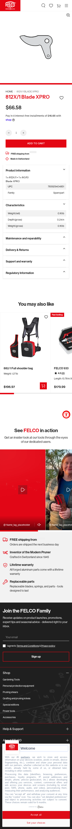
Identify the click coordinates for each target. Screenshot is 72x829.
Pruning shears (10, 692)
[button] (43, 5)
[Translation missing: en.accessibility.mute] (38, 525)
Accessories (9, 717)
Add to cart (36, 143)
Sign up (36, 656)
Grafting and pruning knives (16, 698)
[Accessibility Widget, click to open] (66, 415)
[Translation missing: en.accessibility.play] (22, 489)
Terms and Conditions (28, 645)
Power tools (9, 711)
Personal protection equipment (18, 685)
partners (25, 757)
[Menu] (66, 5)
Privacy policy (48, 645)
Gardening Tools (11, 679)
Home (9, 91)
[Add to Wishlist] (61, 98)
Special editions (11, 704)
